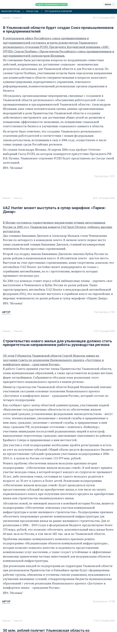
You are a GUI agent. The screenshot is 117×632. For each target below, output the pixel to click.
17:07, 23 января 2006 (104, 331)
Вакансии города (10, 11)
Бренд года (32, 11)
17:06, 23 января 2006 (104, 620)
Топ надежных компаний (58, 11)
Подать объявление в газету (51, 4)
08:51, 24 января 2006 (104, 198)
